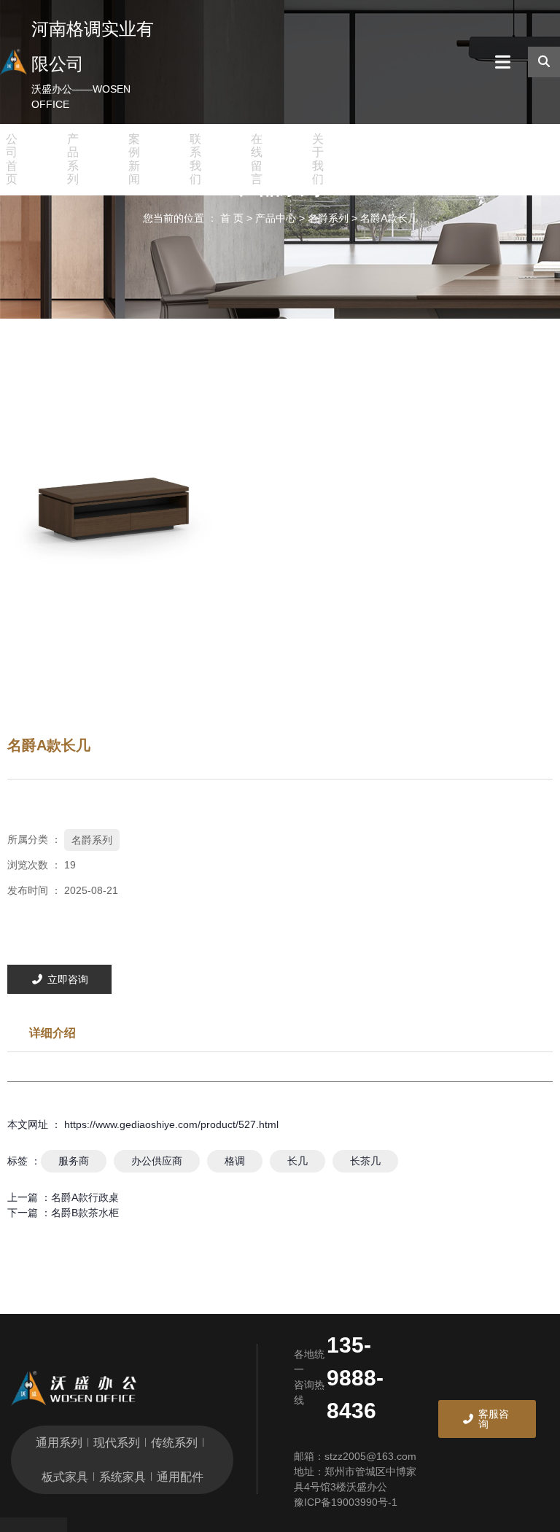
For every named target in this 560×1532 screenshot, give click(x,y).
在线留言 (256, 159)
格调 (235, 1161)
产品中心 (275, 218)
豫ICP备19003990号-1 (345, 1502)
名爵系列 (328, 218)
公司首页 (12, 159)
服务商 (73, 1161)
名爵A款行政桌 (85, 1197)
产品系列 (73, 159)
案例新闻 (134, 159)
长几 (297, 1161)
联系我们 (195, 159)
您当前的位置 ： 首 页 (194, 218)
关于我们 (318, 159)
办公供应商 (156, 1161)
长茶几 (365, 1161)
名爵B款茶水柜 (85, 1212)
